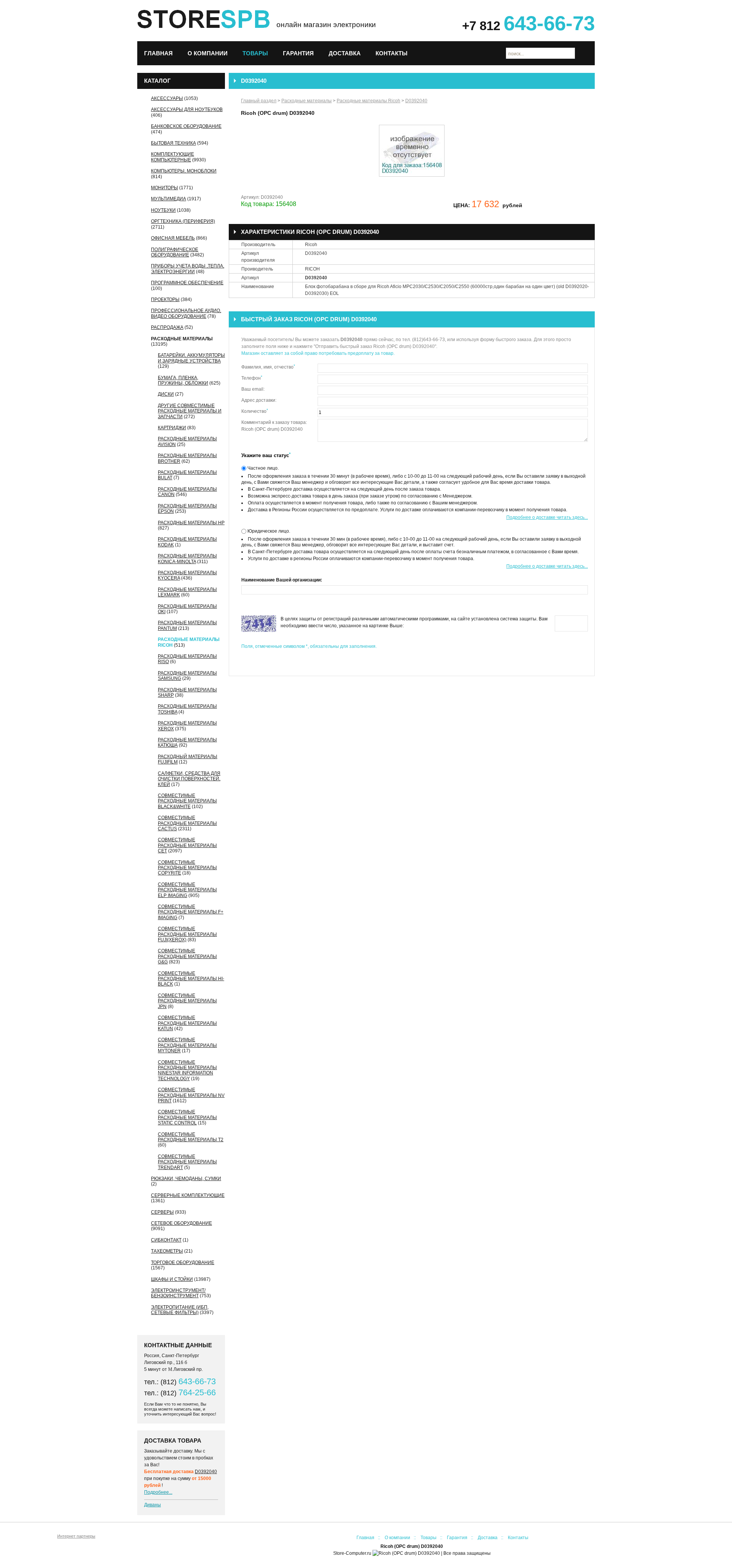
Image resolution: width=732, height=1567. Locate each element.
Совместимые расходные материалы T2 (190, 1137)
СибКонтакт (166, 1240)
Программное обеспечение (187, 282)
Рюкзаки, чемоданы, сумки (186, 1178)
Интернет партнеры (76, 1536)
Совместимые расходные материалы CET (187, 845)
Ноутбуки (163, 210)
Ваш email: (253, 389)
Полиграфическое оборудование (174, 252)
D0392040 (206, 1471)
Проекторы (165, 299)
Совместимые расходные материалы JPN (187, 1001)
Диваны (152, 1504)
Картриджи (172, 427)
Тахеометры (167, 1251)
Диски (166, 394)
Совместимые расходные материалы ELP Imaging (187, 890)
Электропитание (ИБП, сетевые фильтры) (180, 1309)
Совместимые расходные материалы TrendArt (187, 1162)
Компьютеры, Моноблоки (184, 171)
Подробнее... (158, 1492)
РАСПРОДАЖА (167, 327)
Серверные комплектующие (188, 1195)
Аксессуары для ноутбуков (187, 109)
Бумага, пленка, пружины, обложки (183, 380)
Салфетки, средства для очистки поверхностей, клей (189, 779)
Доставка (345, 53)
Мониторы (164, 187)
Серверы (162, 1212)
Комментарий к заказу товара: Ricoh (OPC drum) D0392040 (274, 426)
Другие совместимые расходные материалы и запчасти (190, 411)
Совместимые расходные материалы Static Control (187, 1117)
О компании (208, 53)
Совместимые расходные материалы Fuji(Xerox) (187, 934)
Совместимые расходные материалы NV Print (191, 1095)
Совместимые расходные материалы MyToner (187, 1045)
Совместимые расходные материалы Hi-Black (191, 979)
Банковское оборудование (186, 126)
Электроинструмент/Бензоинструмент (178, 1293)
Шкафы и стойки (172, 1279)
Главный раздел (258, 100)
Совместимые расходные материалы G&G (187, 956)
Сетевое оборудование (181, 1223)
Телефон (251, 378)
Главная (158, 53)
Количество (254, 411)
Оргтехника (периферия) (183, 221)
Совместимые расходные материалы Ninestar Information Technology (187, 1070)
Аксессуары (167, 98)
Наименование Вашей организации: (281, 580)
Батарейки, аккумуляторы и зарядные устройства (191, 358)
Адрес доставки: (258, 400)
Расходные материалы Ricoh (368, 100)
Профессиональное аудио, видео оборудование (186, 313)
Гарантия (298, 53)
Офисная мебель (173, 238)
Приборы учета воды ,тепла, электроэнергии (187, 268)
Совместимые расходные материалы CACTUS (187, 823)
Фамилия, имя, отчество (268, 367)
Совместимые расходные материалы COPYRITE (187, 868)
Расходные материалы (182, 338)
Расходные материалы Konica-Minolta (187, 558)
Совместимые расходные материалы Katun (187, 1023)
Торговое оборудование (182, 1262)
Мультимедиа (168, 198)
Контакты (392, 53)
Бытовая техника (173, 143)
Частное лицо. (262, 468)
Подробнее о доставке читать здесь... (547, 517)
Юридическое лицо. (268, 531)
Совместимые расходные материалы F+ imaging (190, 912)
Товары (255, 53)
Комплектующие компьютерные (172, 156)
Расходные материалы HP (191, 522)
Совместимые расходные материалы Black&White (187, 801)
